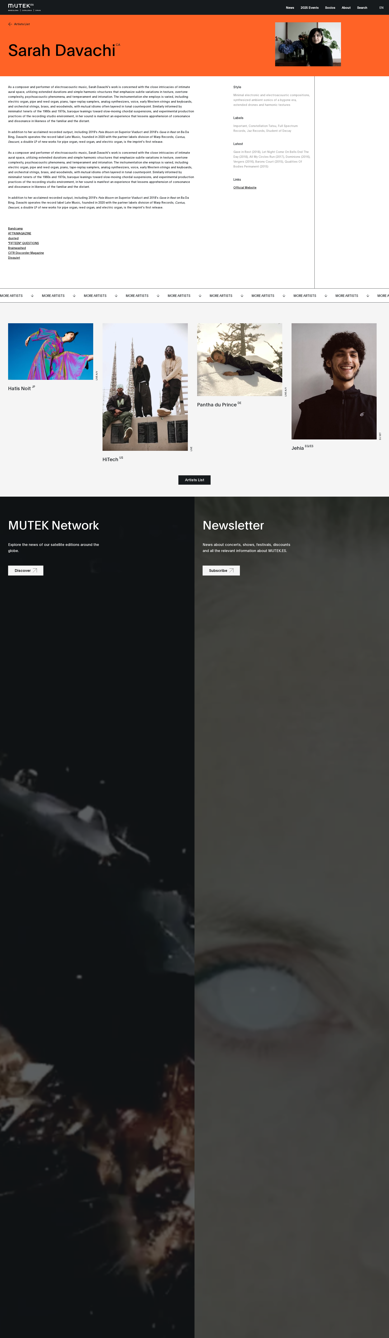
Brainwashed (17, 248)
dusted (13, 238)
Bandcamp (15, 228)
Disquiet (14, 257)
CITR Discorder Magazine (26, 252)
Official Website (244, 187)
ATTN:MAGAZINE (19, 233)
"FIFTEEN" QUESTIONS (23, 243)
